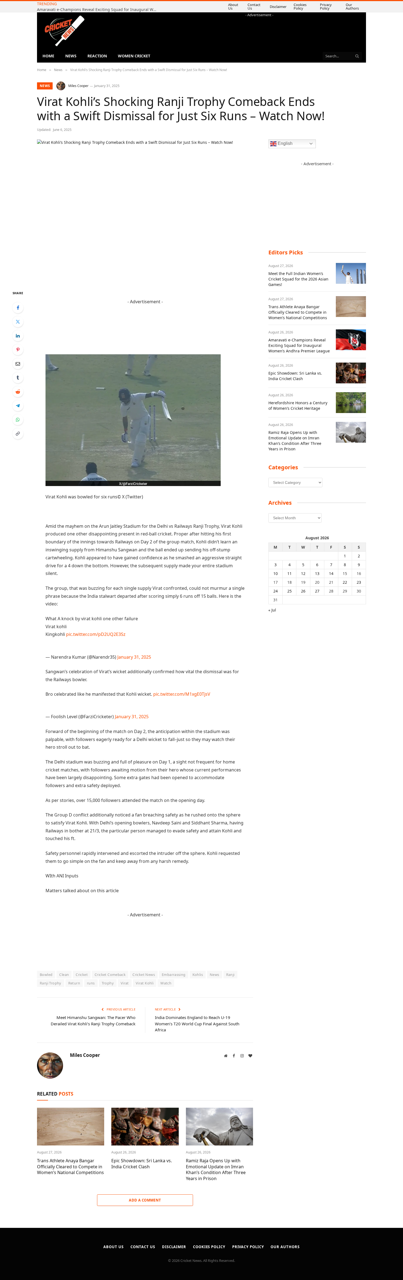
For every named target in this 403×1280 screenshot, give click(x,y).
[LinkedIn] (17, 335)
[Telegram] (17, 405)
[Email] (17, 363)
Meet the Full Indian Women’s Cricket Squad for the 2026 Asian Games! (298, 279)
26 (303, 591)
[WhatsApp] (17, 419)
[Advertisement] (259, 30)
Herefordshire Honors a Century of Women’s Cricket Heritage (297, 405)
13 (317, 573)
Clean (64, 974)
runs (91, 983)
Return (74, 983)
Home (48, 55)
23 (359, 582)
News (70, 55)
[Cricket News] (64, 30)
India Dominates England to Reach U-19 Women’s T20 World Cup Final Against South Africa (197, 1023)
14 (331, 573)
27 (317, 591)
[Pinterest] (17, 349)
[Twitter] (17, 321)
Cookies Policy (294, 6)
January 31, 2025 (134, 657)
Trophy (108, 983)
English (285, 143)
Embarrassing (174, 974)
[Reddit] (17, 391)
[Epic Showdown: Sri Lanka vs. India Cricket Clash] (144, 1127)
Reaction (97, 55)
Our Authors (352, 6)
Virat (125, 983)
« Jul (272, 610)
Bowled (46, 974)
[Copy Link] (17, 433)
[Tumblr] (17, 377)
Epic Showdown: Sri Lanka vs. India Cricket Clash (111, 6)
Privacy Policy (324, 6)
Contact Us (242, 6)
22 (345, 582)
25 (289, 591)
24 (275, 591)
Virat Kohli (145, 983)
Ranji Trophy (50, 983)
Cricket (82, 974)
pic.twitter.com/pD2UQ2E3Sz (96, 634)
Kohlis (197, 974)
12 (303, 573)
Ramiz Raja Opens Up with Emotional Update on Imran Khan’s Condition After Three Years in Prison (216, 1169)
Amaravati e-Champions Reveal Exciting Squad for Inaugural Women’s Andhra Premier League (299, 345)
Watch (165, 983)
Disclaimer (267, 6)
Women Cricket (134, 55)
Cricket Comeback (110, 974)
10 (275, 573)
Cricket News (143, 974)
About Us (218, 6)
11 (289, 573)
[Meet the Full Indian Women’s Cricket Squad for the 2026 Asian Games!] (351, 273)
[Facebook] (17, 307)
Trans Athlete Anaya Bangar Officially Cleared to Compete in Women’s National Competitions (70, 1167)
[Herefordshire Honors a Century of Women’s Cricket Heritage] (351, 402)
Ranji (230, 974)
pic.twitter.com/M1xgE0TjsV (181, 694)
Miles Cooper (78, 85)
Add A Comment (145, 1200)
